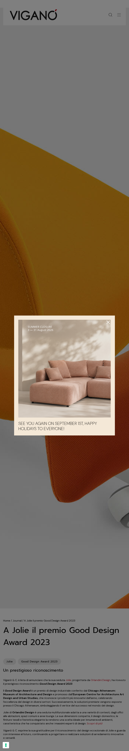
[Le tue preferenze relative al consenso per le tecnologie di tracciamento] (6, 745)
